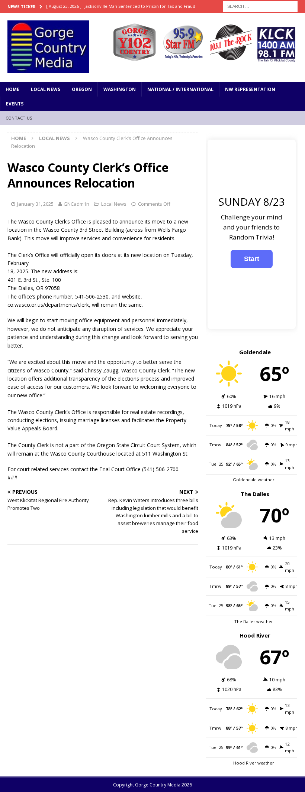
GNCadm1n (76, 204)
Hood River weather (253, 763)
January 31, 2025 (35, 204)
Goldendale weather (253, 479)
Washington (119, 89)
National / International (180, 89)
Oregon (82, 89)
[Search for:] (260, 5)
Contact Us (19, 118)
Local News (45, 89)
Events (14, 104)
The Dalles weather (253, 621)
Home (12, 89)
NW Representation (250, 89)
